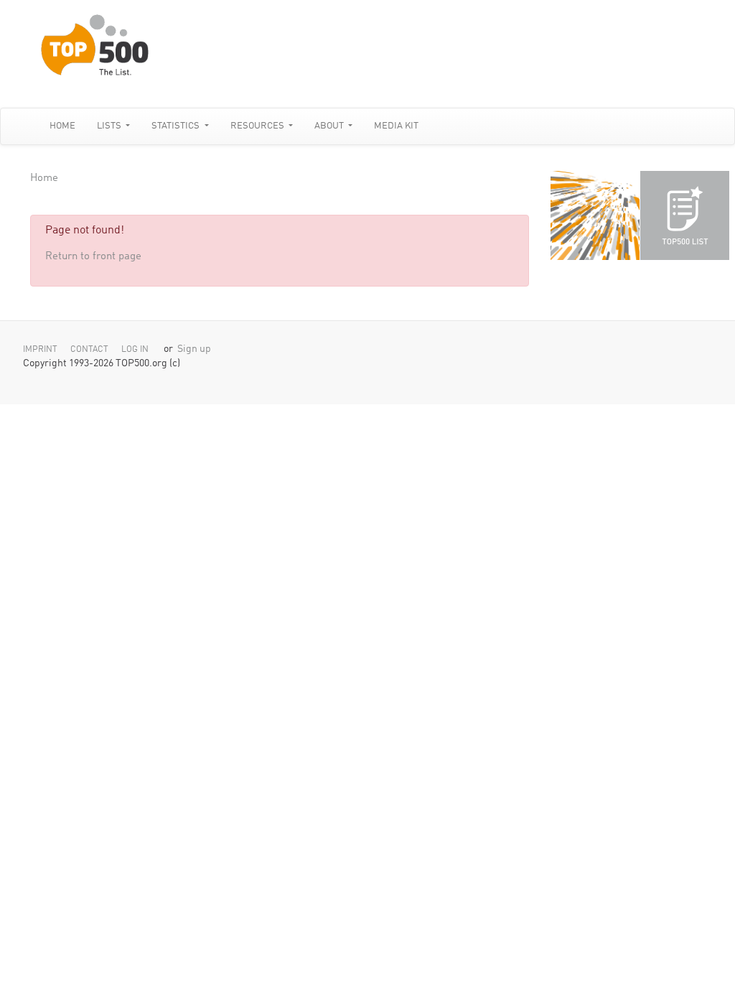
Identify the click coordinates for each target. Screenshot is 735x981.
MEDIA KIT (396, 126)
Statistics (176, 126)
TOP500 (595, 215)
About (330, 126)
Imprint (40, 349)
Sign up (194, 349)
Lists (110, 126)
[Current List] (684, 215)
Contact (89, 349)
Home (62, 126)
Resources (258, 126)
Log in (135, 349)
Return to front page (93, 256)
